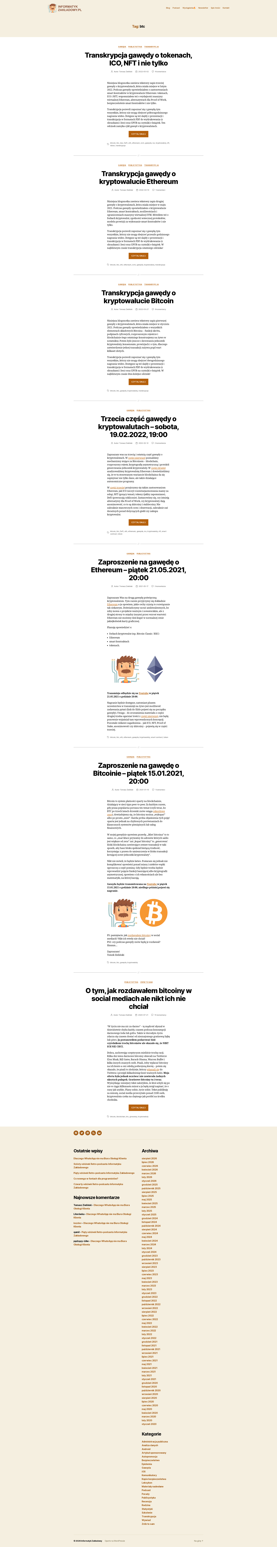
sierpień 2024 (149, 1229)
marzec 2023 (149, 1285)
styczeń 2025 (149, 1214)
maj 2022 (147, 1323)
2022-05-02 (143, 71)
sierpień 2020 (149, 1398)
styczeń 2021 (149, 1379)
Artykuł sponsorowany (154, 1452)
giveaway (133, 1116)
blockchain (121, 1116)
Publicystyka (135, 47)
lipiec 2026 (148, 1162)
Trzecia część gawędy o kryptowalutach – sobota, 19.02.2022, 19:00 (138, 426)
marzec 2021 (149, 1371)
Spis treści (215, 8)
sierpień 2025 (149, 1192)
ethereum (136, 143)
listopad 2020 (149, 1386)
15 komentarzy (160, 1015)
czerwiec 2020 (150, 1405)
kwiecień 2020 (150, 1413)
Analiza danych (150, 1445)
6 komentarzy (160, 309)
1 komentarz (160, 190)
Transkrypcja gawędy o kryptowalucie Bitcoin (138, 297)
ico (153, 143)
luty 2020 (147, 1420)
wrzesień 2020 (150, 1394)
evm (142, 143)
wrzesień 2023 (150, 1263)
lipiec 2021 (148, 1356)
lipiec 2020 (148, 1401)
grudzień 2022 (150, 1297)
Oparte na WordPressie (115, 1541)
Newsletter (203, 8)
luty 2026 (147, 1177)
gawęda (148, 143)
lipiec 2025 (148, 1196)
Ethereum (112, 604)
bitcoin (113, 143)
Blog (168, 8)
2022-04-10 (144, 190)
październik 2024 (151, 1225)
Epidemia (147, 1464)
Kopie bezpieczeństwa (154, 1479)
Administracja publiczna (155, 1441)
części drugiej (158, 468)
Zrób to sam (146, 982)
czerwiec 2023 (150, 1274)
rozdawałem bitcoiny (139, 935)
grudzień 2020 (150, 1383)
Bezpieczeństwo (151, 1460)
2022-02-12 (143, 443)
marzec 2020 (149, 1416)
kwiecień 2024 (150, 1240)
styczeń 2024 (149, 1252)
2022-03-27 (143, 309)
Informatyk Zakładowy (91, 1541)
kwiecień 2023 (150, 1282)
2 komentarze (160, 443)
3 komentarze (160, 586)
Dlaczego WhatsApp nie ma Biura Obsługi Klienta (100, 1158)
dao (121, 143)
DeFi (126, 143)
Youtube (144, 693)
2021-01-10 (144, 790)
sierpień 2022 (149, 1311)
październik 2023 (151, 1259)
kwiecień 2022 (150, 1326)
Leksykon (147, 1482)
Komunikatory (149, 1475)
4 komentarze (160, 71)
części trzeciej (117, 487)
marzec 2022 (149, 1330)
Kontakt (226, 8)
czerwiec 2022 (150, 1319)
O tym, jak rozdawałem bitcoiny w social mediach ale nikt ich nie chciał (138, 998)
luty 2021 (147, 1375)
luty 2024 (147, 1248)
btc (118, 143)
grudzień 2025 (150, 1184)
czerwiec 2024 (150, 1233)
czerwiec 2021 (150, 1360)
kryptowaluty (161, 143)
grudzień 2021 (149, 1341)
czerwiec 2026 (150, 1166)
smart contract (157, 737)
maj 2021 (147, 1364)
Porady (145, 1494)
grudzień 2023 (150, 1255)
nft (168, 143)
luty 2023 (147, 1289)
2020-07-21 (143, 1015)
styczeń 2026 (149, 1181)
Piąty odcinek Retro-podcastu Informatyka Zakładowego (104, 1173)
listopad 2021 (149, 1345)
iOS (144, 1471)
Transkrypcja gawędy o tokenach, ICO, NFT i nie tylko (138, 59)
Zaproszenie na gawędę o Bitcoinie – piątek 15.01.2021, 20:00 (138, 773)
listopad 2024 (149, 1222)
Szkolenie (147, 1512)
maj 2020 (147, 1409)
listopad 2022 (149, 1300)
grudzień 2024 (150, 1218)
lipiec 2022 (148, 1315)
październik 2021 (151, 1349)
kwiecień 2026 (150, 1169)
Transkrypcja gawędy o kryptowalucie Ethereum (138, 177)
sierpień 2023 (149, 1267)
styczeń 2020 (149, 1424)
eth (129, 143)
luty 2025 (147, 1211)
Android (146, 1449)
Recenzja (147, 1501)
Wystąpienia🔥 (189, 8)
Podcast (176, 8)
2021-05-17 (143, 586)
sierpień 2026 (149, 1158)
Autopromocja (149, 1456)
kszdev (77, 1223)
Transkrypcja (151, 47)
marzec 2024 (149, 1244)
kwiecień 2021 (149, 1368)
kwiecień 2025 (150, 1203)
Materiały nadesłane (152, 1486)
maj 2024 (147, 1237)
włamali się (153, 1069)
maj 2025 (147, 1199)
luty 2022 (147, 1334)
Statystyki (147, 1509)
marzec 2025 (149, 1207)
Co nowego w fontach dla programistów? (96, 1178)
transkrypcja (121, 145)
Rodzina (146, 1505)
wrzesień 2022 (150, 1308)
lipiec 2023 (148, 1270)
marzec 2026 (149, 1173)
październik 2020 (151, 1390)
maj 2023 (147, 1278)
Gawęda (122, 47)
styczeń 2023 (149, 1293)
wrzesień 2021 (150, 1353)
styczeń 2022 (149, 1338)
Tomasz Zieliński (125, 71)
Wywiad (146, 1520)
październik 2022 (151, 1304)
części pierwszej (136, 458)
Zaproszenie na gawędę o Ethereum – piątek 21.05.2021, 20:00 (138, 570)
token (112, 145)
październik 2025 (151, 1188)
